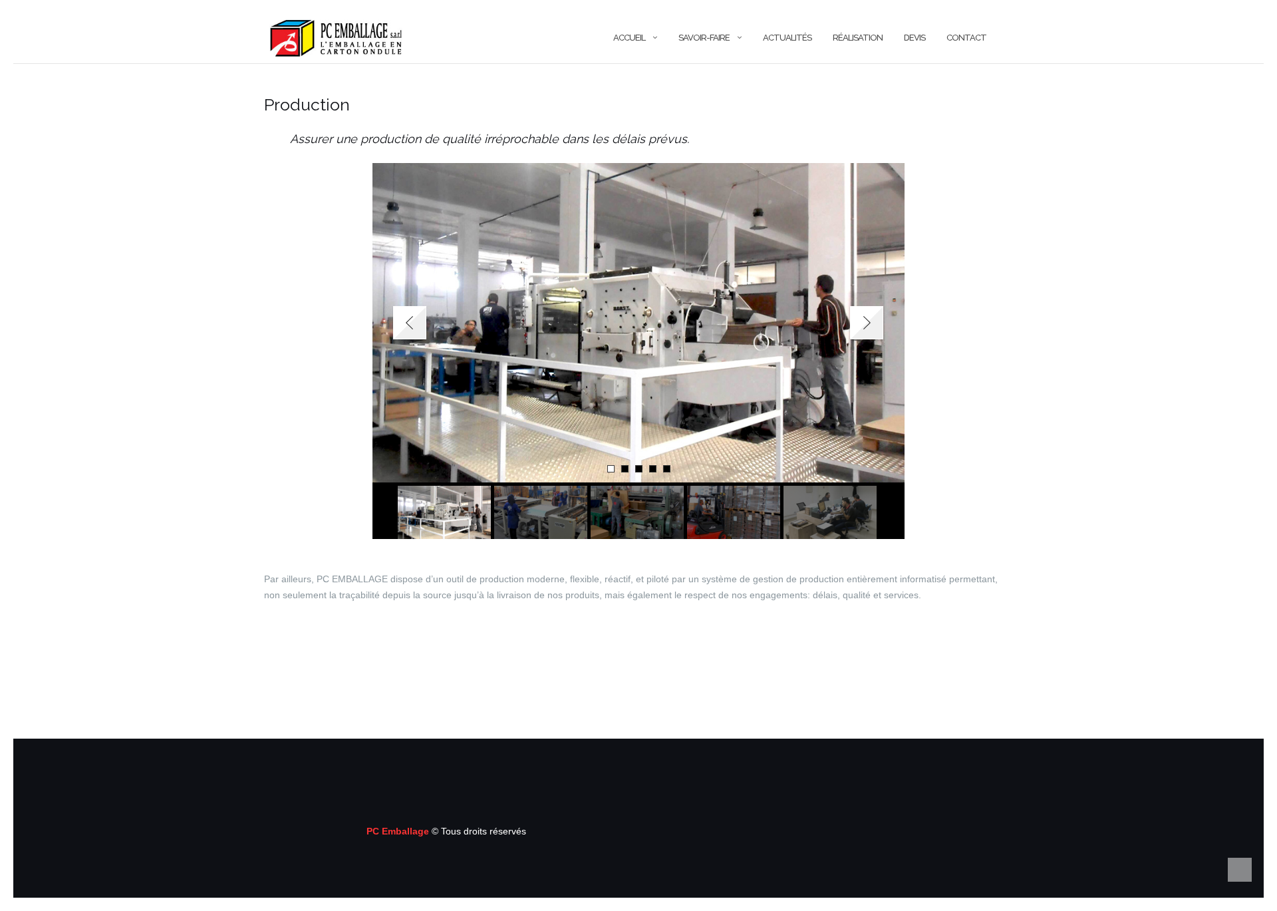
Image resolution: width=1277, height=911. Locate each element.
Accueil (629, 38)
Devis (914, 38)
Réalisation (858, 38)
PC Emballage (399, 831)
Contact (966, 38)
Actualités (787, 38)
